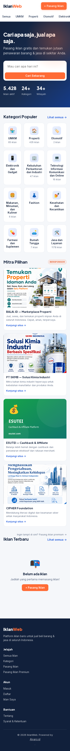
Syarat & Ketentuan (14, 721)
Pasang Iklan (10, 666)
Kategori (8, 661)
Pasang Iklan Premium (16, 672)
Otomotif (48, 16)
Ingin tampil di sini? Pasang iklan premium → (42, 534)
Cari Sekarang (35, 75)
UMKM (20, 16)
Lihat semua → (57, 117)
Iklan (12, 6)
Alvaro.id (35, 739)
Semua (6, 16)
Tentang (8, 715)
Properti (33, 16)
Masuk (7, 688)
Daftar (7, 694)
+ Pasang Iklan (54, 6)
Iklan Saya (9, 699)
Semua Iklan (10, 655)
